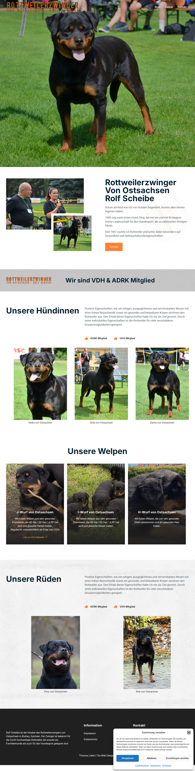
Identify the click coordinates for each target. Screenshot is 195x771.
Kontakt (182, 7)
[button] (188, 732)
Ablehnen (151, 758)
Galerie (169, 7)
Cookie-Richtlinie (142, 765)
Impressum (167, 765)
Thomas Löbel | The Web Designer (97, 755)
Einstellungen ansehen (177, 758)
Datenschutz (155, 765)
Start (157, 7)
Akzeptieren (128, 758)
